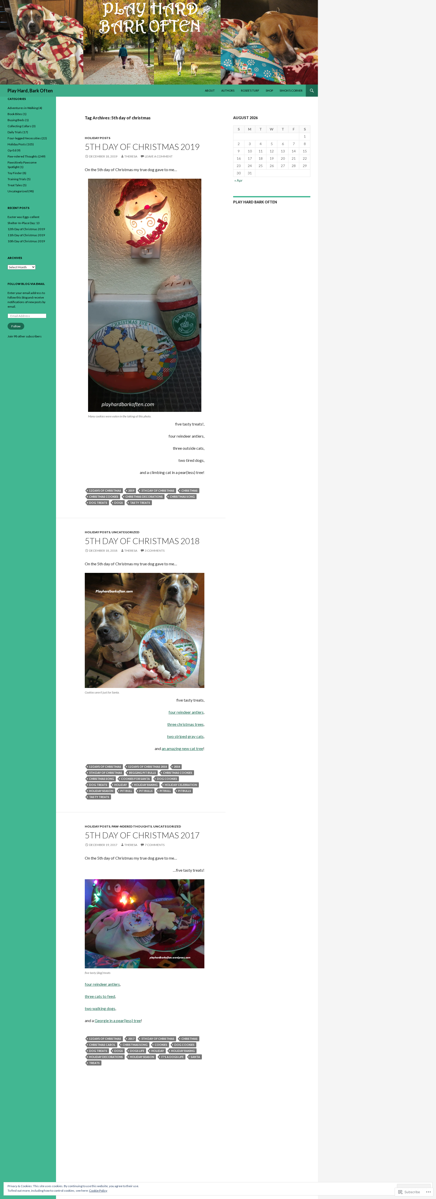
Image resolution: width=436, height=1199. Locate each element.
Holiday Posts (97, 138)
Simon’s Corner (291, 90)
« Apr (238, 180)
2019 (131, 490)
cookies (161, 1044)
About (210, 90)
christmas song (182, 496)
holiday (120, 784)
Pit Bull (126, 790)
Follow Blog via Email (26, 283)
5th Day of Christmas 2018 (142, 541)
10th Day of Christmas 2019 (26, 241)
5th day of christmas (157, 490)
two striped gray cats (185, 736)
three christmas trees (185, 724)
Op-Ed (12, 150)
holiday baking (146, 784)
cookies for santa (135, 778)
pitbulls (184, 790)
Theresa (130, 156)
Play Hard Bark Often (255, 202)
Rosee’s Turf (250, 90)
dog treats (98, 502)
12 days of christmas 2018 (147, 766)
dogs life (137, 1050)
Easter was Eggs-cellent (23, 217)
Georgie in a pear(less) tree (118, 1020)
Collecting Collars (19, 126)
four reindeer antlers (186, 712)
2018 (177, 766)
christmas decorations (144, 496)
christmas (189, 490)
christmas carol (102, 1044)
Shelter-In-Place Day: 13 (24, 223)
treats (94, 1062)
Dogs (118, 502)
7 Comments (155, 845)
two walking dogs (100, 1008)
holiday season (101, 790)
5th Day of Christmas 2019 (142, 147)
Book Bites (15, 114)
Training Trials (17, 179)
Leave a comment (159, 156)
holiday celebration (181, 784)
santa (195, 1056)
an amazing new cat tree (182, 748)
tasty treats (140, 502)
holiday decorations (106, 1056)
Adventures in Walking (23, 108)
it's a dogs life (172, 1056)
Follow (15, 326)
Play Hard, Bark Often (30, 90)
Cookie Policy (98, 1190)
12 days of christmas (105, 490)
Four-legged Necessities (24, 138)
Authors (227, 90)
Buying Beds (16, 120)
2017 (131, 1038)
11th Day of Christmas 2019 (26, 235)
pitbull (165, 790)
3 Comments (155, 550)
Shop (269, 90)
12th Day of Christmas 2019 (26, 229)
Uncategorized (125, 532)
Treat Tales (15, 185)
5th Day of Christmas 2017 (142, 835)
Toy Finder (15, 173)
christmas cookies (103, 496)
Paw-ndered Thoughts (132, 826)
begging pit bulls (142, 772)
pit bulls (146, 790)
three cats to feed (100, 996)
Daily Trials (15, 132)
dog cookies (167, 778)
